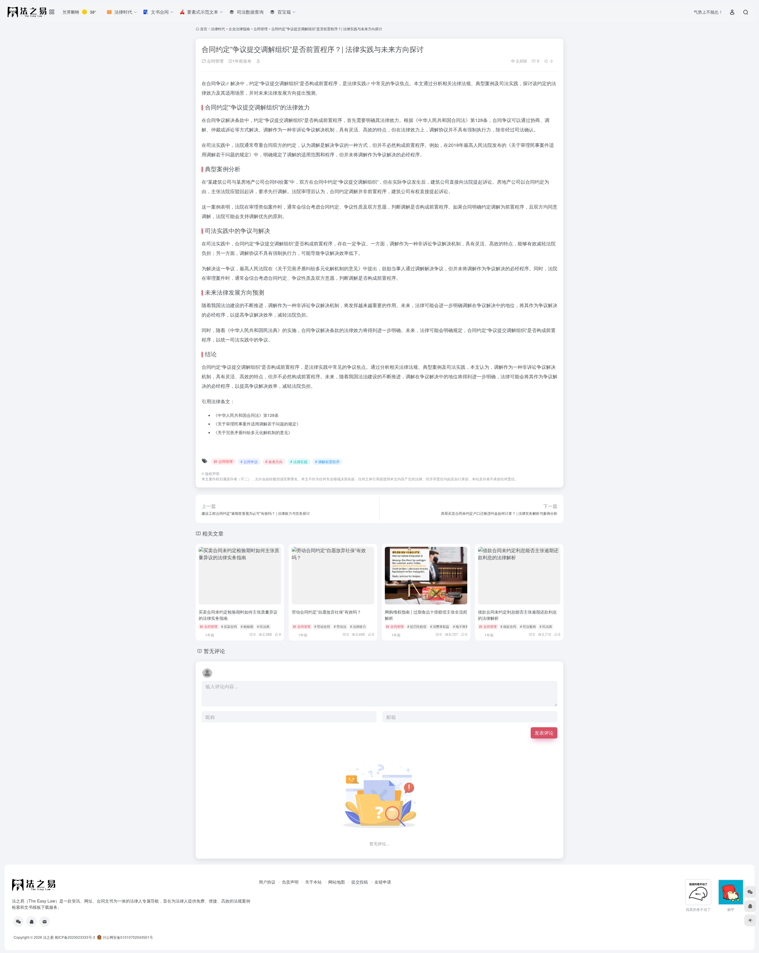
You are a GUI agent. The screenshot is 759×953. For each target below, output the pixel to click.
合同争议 (215, 83)
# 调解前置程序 (327, 461)
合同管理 (260, 28)
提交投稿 (359, 882)
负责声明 (290, 882)
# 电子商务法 (462, 626)
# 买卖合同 (229, 626)
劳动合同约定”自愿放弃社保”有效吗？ (326, 612)
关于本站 (313, 882)
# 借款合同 (508, 626)
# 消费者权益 (439, 626)
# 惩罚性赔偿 (416, 626)
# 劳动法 (340, 626)
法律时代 (218, 28)
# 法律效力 (358, 626)
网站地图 (336, 882)
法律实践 (356, 83)
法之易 (48, 937)
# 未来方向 (274, 461)
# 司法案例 (528, 626)
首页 (203, 28)
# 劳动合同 (322, 626)
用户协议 (267, 882)
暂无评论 (214, 651)
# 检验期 (247, 626)
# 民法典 (263, 626)
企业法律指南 (239, 28)
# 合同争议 (249, 461)
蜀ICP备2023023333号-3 (75, 937)
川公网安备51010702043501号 (127, 937)
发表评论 (544, 732)
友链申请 (382, 882)
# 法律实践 (298, 461)
